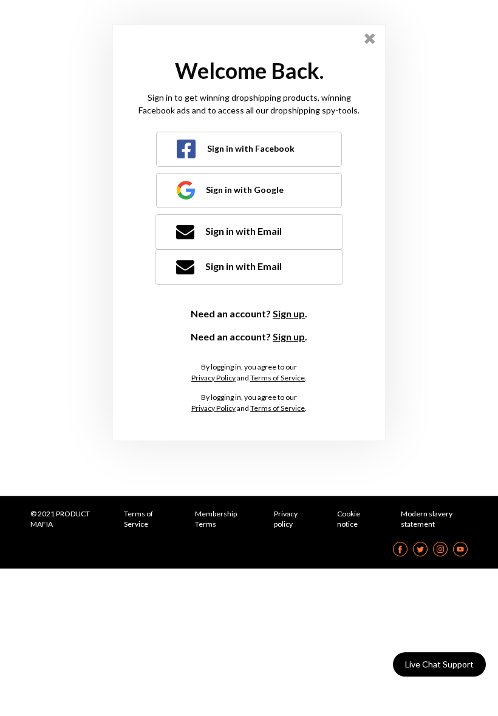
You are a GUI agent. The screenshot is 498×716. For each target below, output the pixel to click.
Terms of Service (277, 377)
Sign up (289, 313)
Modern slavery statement (426, 519)
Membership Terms (216, 519)
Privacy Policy (213, 377)
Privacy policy (286, 519)
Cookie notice (348, 519)
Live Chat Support (439, 664)
